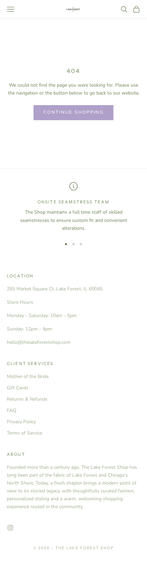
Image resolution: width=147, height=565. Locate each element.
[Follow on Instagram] (10, 527)
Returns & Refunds (27, 399)
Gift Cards (17, 388)
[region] (73, 207)
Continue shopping (73, 112)
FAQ (11, 410)
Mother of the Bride (28, 376)
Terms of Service (24, 433)
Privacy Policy (21, 421)
